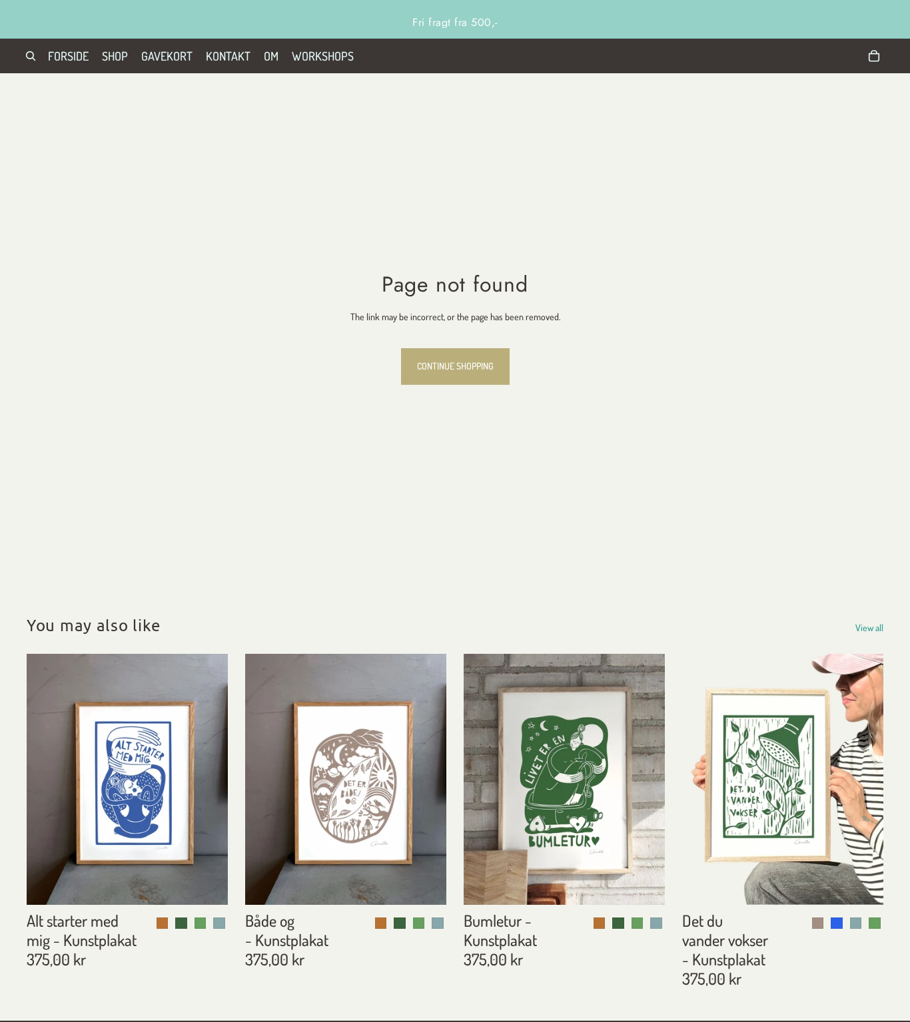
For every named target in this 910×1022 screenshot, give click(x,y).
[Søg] (30, 56)
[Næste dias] (863, 779)
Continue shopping (455, 366)
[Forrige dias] (702, 779)
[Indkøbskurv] (874, 56)
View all (869, 627)
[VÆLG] (207, 885)
